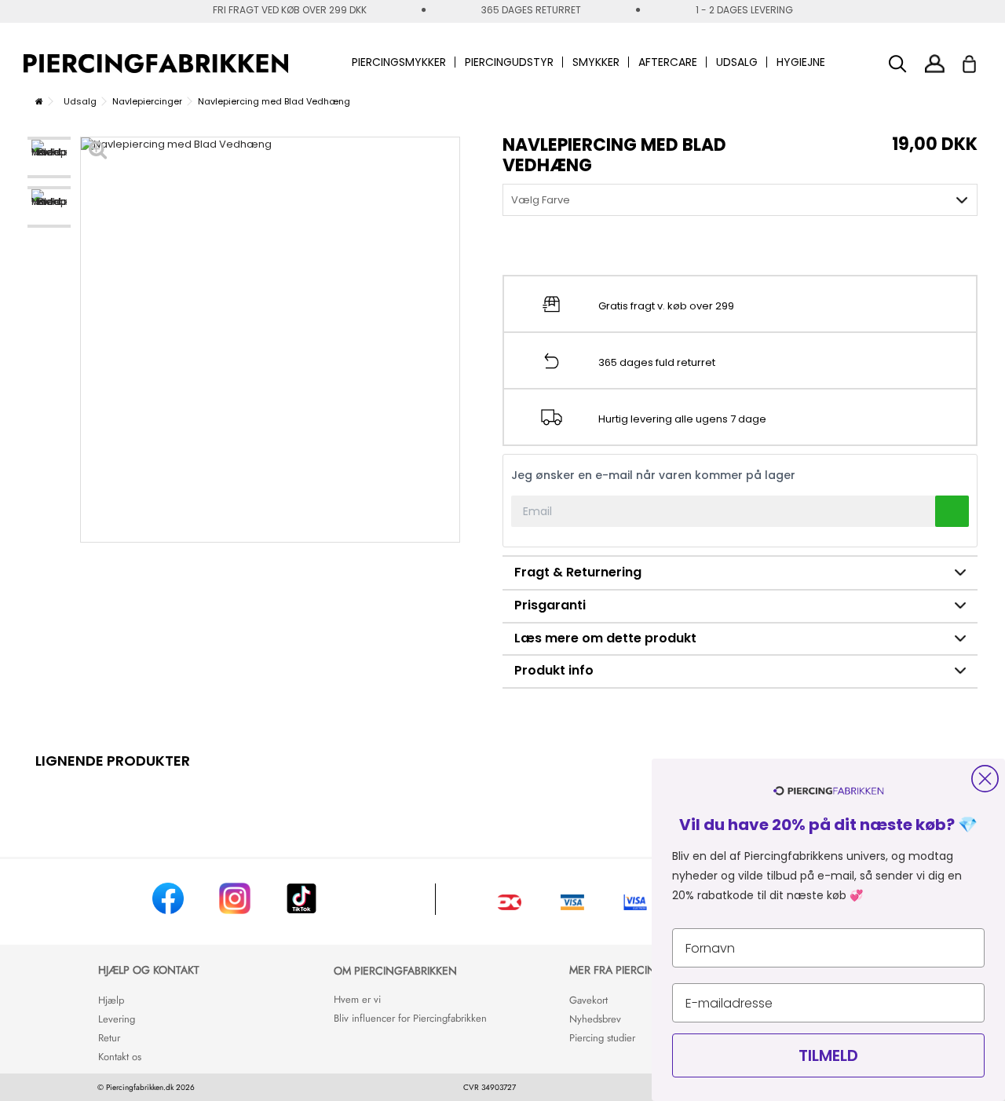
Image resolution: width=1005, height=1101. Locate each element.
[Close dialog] (985, 778)
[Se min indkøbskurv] (979, 59)
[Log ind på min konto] (935, 63)
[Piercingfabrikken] (156, 63)
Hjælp (111, 1000)
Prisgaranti (550, 605)
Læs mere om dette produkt (605, 638)
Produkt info (554, 670)
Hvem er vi (357, 999)
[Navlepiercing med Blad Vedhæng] (49, 157)
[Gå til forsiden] (39, 101)
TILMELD (828, 1055)
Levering (116, 1018)
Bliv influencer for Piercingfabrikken (410, 1018)
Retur (109, 1037)
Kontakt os (119, 1056)
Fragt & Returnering (577, 572)
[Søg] (898, 64)
